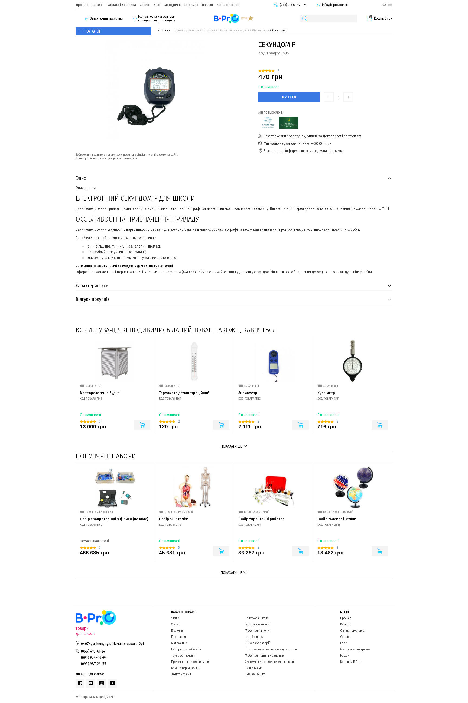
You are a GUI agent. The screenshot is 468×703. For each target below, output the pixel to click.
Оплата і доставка (122, 5)
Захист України (181, 674)
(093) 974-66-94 (94, 657)
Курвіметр (326, 393)
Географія (208, 30)
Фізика (175, 618)
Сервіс (145, 5)
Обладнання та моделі (233, 30)
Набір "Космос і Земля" (337, 519)
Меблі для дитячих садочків (264, 655)
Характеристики (92, 286)
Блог (157, 5)
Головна (180, 30)
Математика (179, 643)
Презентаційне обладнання (190, 662)
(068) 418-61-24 (290, 5)
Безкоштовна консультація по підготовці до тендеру (157, 18)
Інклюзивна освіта (257, 624)
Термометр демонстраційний (184, 393)
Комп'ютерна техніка (185, 668)
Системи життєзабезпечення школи (270, 662)
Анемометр (247, 393)
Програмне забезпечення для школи (271, 649)
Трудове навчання (183, 655)
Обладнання (260, 30)
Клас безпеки (254, 637)
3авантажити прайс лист (106, 18)
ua (384, 5)
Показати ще (231, 446)
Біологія (177, 631)
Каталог (98, 5)
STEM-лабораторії (257, 643)
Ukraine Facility (255, 674)
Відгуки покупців (93, 299)
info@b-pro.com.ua (335, 5)
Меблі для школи (257, 631)
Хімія (174, 624)
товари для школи (86, 631)
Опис (81, 178)
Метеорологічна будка (100, 393)
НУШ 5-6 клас (253, 668)
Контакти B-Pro (228, 5)
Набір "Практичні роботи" (261, 519)
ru (390, 5)
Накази (207, 5)
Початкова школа (256, 618)
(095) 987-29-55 (93, 664)
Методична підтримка (181, 5)
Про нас (82, 5)
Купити (289, 97)
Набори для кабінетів (186, 649)
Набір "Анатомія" (174, 519)
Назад (166, 30)
